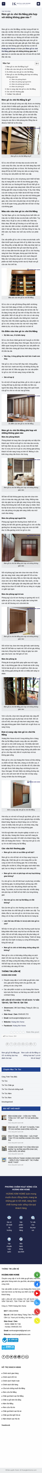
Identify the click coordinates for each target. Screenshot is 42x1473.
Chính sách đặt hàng (10, 1385)
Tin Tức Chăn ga (8, 1085)
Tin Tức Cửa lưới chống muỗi (12, 1089)
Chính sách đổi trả (9, 1377)
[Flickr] (23, 1357)
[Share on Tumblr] (34, 1044)
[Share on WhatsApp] (7, 1044)
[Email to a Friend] (19, 1044)
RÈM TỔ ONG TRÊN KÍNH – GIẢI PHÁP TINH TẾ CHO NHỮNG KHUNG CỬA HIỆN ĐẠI (23, 1138)
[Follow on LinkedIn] (19, 1357)
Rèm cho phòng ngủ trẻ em (20, 84)
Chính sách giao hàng (11, 1373)
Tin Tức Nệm (7, 1093)
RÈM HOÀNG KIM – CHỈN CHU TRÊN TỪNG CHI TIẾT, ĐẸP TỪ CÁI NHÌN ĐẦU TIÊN (23, 1118)
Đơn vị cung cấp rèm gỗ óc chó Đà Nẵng (21, 89)
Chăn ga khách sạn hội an (12, 1411)
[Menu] (3, 4)
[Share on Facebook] (11, 1044)
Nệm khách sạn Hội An (11, 1419)
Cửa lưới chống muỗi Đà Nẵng (14, 1388)
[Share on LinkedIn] (31, 1044)
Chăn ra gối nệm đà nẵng (12, 1400)
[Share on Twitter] (15, 1044)
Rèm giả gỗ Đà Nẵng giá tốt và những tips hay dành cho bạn (10, 1055)
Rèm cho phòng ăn (18, 86)
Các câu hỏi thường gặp (15, 92)
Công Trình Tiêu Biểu (9, 1077)
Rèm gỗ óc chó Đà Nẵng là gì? (17, 67)
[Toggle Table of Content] (35, 63)
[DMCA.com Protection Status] (8, 1347)
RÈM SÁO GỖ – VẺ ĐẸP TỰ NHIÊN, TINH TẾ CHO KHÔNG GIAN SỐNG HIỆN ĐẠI (23, 1128)
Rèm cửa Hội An (9, 1407)
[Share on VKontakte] (27, 1044)
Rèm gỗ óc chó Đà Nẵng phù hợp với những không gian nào (22, 76)
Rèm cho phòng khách (19, 79)
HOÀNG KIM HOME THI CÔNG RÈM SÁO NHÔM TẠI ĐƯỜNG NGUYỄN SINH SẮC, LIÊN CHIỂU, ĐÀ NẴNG (23, 1149)
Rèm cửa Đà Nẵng (9, 1392)
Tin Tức (5, 1081)
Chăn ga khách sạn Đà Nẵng (13, 1396)
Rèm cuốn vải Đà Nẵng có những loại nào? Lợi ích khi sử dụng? (30, 1055)
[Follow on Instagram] (7, 1357)
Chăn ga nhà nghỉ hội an (11, 1415)
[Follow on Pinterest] (15, 1357)
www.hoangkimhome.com (20, 1334)
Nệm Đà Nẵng (8, 1404)
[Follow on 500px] (27, 1357)
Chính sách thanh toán (11, 1381)
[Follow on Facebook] (3, 1357)
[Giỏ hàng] (38, 4)
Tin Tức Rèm (6, 11)
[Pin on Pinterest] (23, 1044)
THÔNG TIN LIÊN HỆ (14, 94)
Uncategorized (7, 1102)
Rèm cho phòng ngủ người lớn (21, 82)
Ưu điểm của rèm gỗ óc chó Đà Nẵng (20, 72)
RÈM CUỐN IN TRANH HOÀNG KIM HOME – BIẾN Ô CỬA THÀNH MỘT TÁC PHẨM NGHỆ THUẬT (24, 1160)
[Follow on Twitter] (11, 1357)
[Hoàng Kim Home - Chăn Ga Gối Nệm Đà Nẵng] (21, 4)
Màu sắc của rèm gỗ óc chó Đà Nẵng (20, 69)
